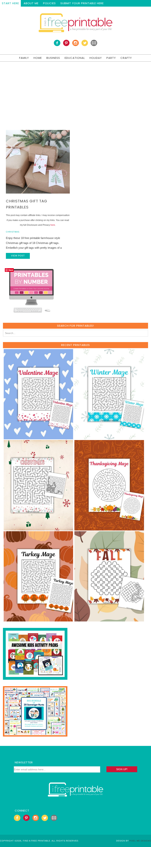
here (52, 225)
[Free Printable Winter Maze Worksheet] (109, 437)
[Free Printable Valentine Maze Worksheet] (38, 437)
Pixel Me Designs (140, 841)
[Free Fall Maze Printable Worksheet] (109, 619)
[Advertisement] (75, 89)
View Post (18, 255)
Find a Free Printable (75, 23)
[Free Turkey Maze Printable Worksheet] (38, 619)
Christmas (12, 232)
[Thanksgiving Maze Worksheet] (109, 528)
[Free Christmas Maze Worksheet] (38, 528)
